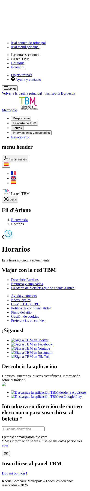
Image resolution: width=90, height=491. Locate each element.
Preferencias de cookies (28, 321)
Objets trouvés (21, 75)
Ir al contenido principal (28, 43)
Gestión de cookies (25, 316)
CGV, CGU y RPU (25, 304)
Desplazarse (21, 118)
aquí (5, 445)
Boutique (17, 63)
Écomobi (17, 67)
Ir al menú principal (25, 47)
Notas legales (20, 300)
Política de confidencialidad (31, 308)
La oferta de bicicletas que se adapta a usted (43, 288)
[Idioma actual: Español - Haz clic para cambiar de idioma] (6, 165)
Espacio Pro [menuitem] (20, 137)
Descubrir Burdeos (25, 280)
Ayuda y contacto (24, 296)
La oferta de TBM (24, 123)
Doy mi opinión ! (14, 473)
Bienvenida (19, 220)
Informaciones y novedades (31, 133)
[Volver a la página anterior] (3, 238)
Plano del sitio (21, 312)
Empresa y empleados (27, 284)
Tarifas (17, 128)
